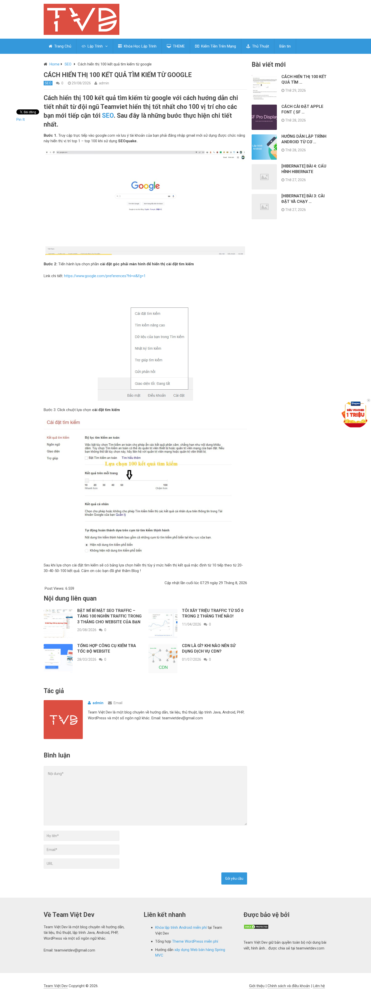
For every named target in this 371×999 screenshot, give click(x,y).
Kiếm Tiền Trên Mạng (218, 46)
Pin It (20, 119)
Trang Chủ (62, 46)
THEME (178, 46)
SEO (68, 64)
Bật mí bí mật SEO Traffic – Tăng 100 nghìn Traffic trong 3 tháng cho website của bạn (109, 616)
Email (118, 703)
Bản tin (285, 46)
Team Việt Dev (56, 986)
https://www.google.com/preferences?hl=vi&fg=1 (105, 276)
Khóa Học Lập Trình (139, 46)
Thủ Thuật (260, 46)
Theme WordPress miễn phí (195, 941)
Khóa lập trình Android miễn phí (181, 927)
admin (104, 83)
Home (54, 64)
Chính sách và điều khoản (289, 986)
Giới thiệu (256, 986)
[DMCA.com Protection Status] (256, 928)
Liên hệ (319, 986)
